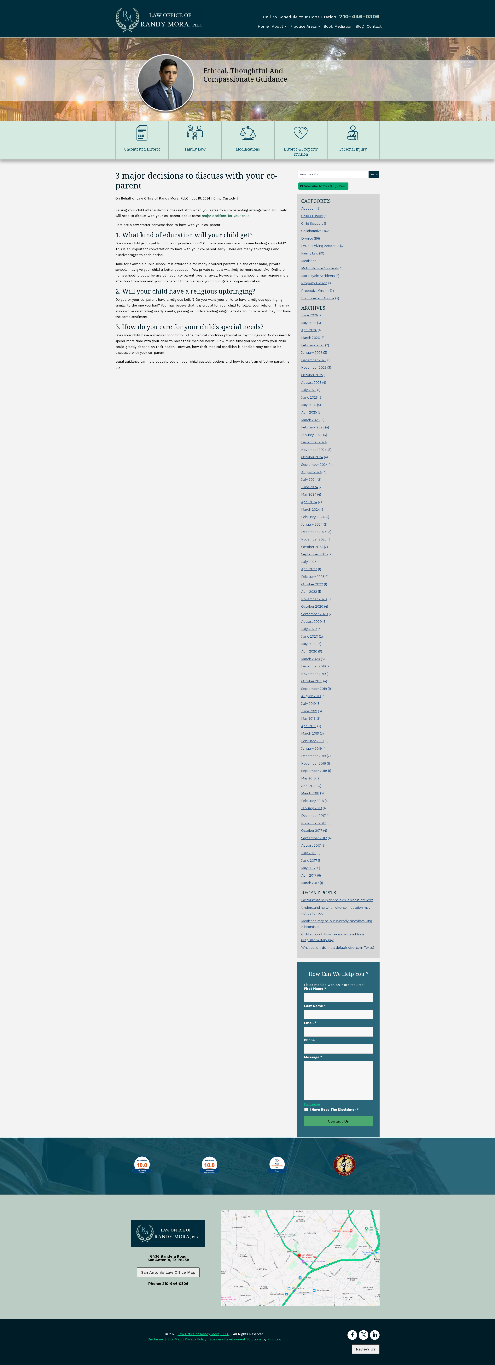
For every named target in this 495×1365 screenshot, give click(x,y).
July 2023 (309, 562)
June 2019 (309, 711)
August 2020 (311, 621)
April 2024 (309, 502)
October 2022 (312, 584)
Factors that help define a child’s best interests (337, 900)
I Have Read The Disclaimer (334, 1110)
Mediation (309, 261)
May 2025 (308, 405)
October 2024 (312, 457)
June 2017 (309, 860)
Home (263, 26)
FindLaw (274, 1339)
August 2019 (311, 696)
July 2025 (308, 390)
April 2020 (309, 651)
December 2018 (313, 756)
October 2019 (311, 681)
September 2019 (314, 689)
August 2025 (311, 382)
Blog (360, 26)
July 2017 (308, 853)
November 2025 (313, 367)
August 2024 (311, 472)
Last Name (315, 1006)
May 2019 (308, 718)
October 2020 (312, 606)
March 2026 (310, 338)
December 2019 (313, 666)
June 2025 (309, 397)
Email (310, 1023)
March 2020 (310, 659)
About (277, 26)
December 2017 (313, 816)
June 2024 (309, 487)
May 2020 (309, 644)
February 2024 (312, 517)
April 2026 (309, 330)
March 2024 (310, 509)
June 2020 (309, 636)
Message (313, 1057)
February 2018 (312, 801)
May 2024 (308, 494)
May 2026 (308, 323)
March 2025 (310, 420)
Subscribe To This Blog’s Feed (324, 186)
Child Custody (224, 198)
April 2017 (308, 875)
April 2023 (309, 569)
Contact (374, 26)
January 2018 (311, 808)
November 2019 (313, 674)
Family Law (309, 253)
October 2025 (312, 375)
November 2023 (314, 539)
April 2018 (309, 786)
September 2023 (314, 554)
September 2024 (314, 465)
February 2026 (312, 345)
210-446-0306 (359, 16)
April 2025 (309, 412)
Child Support (312, 223)
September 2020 (314, 614)
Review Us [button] (365, 1349)
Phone (309, 1040)
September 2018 (314, 771)
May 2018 (308, 778)
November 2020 (314, 599)
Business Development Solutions (235, 1339)
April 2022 (309, 591)
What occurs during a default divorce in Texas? (337, 948)
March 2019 (310, 733)
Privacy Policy (195, 1339)
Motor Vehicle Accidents (320, 268)
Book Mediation (338, 26)
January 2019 (311, 748)
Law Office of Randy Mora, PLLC (162, 198)
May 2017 (308, 868)
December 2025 (313, 360)
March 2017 (310, 883)
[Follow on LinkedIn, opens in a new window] (375, 1335)
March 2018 (310, 793)
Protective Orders (315, 291)
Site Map (174, 1339)
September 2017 (314, 838)
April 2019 (308, 726)
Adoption (308, 208)
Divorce (307, 238)
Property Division (314, 283)
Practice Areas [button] (303, 26)
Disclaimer (312, 1104)
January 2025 (311, 435)
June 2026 (309, 315)
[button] (491, 1337)
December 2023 (314, 532)
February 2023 (312, 577)
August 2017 (311, 845)
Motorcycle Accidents (318, 276)
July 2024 (309, 479)
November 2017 (313, 823)
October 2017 (311, 830)
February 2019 (312, 741)
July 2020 (309, 629)
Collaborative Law (315, 231)
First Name (315, 988)
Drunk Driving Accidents (320, 246)
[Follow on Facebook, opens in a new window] (352, 1335)
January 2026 (311, 353)
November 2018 (313, 763)
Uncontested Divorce (317, 298)
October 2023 (312, 547)
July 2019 (308, 704)
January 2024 (312, 524)
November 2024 (314, 450)
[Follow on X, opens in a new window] (363, 1335)
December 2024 (314, 442)
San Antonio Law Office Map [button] (168, 1272)
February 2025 (312, 427)
